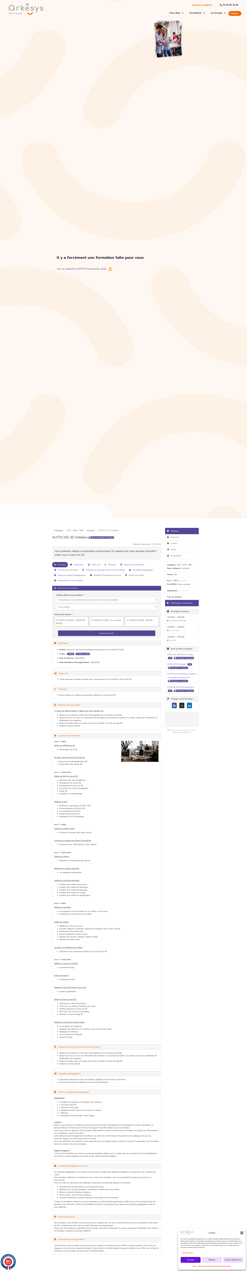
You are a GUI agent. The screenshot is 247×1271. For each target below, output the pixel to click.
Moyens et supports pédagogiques (71, 575)
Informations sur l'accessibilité (69, 580)
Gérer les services (187, 1253)
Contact (173, 543)
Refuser (212, 1260)
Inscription (61, 564)
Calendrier (174, 537)
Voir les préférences (233, 1260)
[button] (242, 1233)
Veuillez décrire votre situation (69, 595)
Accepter (190, 1260)
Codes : (62, 654)
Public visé (95, 564)
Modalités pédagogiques (143, 570)
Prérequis (112, 564)
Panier (173, 549)
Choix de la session (62, 614)
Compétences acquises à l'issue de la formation (105, 570)
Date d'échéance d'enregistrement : (74, 662)
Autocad (90, 530)
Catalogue (58, 530)
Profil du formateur (136, 575)
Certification (78, 564)
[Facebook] (174, 705)
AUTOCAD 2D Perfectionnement (180, 687)
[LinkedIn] (189, 705)
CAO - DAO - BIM (75, 530)
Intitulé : (62, 649)
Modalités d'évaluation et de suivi (107, 575)
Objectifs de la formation (133, 564)
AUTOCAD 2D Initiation (177, 664)
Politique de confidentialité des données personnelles (214, 1266)
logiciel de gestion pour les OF (182, 732)
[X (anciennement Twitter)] (181, 705)
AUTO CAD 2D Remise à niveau (180, 654)
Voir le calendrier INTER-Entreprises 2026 (82, 269)
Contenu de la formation (68, 570)
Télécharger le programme (181, 603)
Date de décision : (67, 658)
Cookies (194, 1266)
